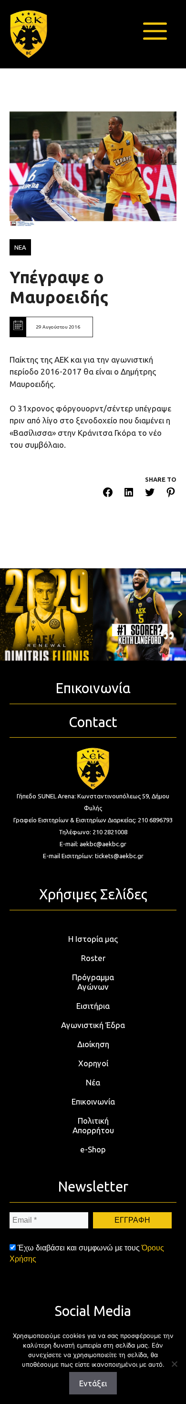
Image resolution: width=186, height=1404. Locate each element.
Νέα (93, 1082)
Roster (93, 957)
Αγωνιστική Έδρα (93, 1024)
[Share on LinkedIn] (128, 493)
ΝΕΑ (20, 247)
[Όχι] (174, 1364)
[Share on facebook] (108, 493)
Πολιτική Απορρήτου (93, 1125)
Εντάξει (93, 1383)
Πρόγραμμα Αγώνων (93, 982)
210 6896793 (155, 820)
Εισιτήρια (93, 1005)
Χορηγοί (93, 1063)
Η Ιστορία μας (93, 938)
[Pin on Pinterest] (170, 493)
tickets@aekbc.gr (119, 855)
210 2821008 (110, 832)
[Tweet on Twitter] (149, 493)
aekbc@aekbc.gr (103, 843)
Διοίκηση (93, 1044)
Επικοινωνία (93, 1101)
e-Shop (93, 1149)
